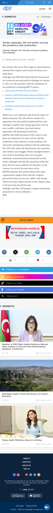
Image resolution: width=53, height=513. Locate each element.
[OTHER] (49, 9)
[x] (22, 475)
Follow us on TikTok (14, 283)
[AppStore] (35, 495)
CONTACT (26, 462)
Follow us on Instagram (15, 277)
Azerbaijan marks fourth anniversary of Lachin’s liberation (24, 107)
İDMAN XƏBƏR (26, 220)
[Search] (43, 2)
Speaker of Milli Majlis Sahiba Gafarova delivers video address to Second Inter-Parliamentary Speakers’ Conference (26, 98)
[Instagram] (18, 475)
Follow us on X (12, 296)
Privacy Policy (31, 506)
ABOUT (26, 458)
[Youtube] (26, 475)
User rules (20, 506)
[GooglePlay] (18, 495)
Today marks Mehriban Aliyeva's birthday (21, 90)
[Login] (49, 2)
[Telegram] (30, 475)
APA (5, 195)
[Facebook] (14, 475)
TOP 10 (26, 469)
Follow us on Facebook (16, 290)
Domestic (46, 17)
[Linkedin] (34, 475)
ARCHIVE (26, 465)
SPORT (42, 9)
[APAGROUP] (26, 489)
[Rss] (38, 475)
